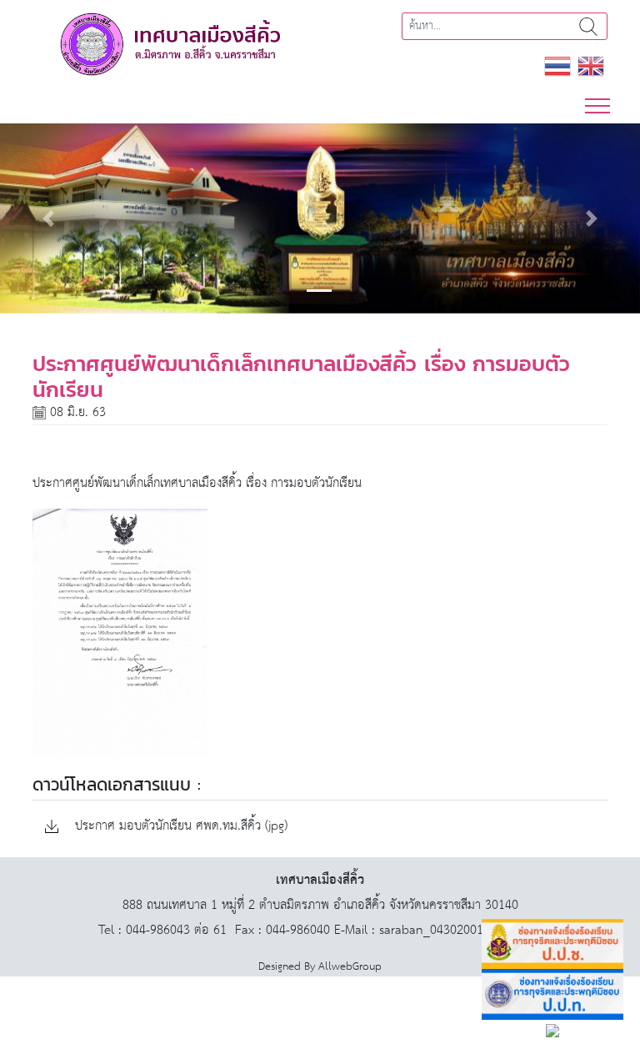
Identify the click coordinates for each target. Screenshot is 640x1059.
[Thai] (557, 65)
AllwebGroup (350, 966)
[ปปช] (552, 944)
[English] (591, 65)
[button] (48, 218)
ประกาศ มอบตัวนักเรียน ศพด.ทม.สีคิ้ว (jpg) (179, 827)
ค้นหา (588, 26)
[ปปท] (552, 994)
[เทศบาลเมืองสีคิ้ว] (170, 44)
